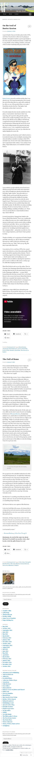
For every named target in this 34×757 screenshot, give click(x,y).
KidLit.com (6, 691)
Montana (18, 563)
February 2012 (7, 658)
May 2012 (5, 653)
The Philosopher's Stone (10, 716)
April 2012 (6, 655)
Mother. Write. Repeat (9, 699)
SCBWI (5, 712)
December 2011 (7, 662)
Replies (16, 565)
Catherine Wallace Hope (10, 680)
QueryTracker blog (8, 705)
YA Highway (6, 725)
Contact (16, 14)
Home (4, 14)
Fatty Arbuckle (10, 350)
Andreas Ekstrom (8, 674)
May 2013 (5, 634)
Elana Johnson (7, 687)
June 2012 (5, 651)
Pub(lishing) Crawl (8, 703)
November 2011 (7, 664)
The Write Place (7, 720)
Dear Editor (6, 686)
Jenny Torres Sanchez (9, 618)
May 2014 (5, 626)
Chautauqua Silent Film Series (10, 348)
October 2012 (6, 643)
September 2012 (7, 645)
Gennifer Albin (7, 610)
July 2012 (5, 649)
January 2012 (6, 660)
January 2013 (6, 640)
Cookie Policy (9, 750)
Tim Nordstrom (7, 614)
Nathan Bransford (8, 701)
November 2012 (7, 641)
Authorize (6, 676)
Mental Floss (6, 695)
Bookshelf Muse (7, 678)
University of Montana (8, 565)
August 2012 (6, 647)
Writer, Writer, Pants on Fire (11, 723)
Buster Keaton (6, 98)
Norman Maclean (15, 414)
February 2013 (7, 638)
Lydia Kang (6, 612)
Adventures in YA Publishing (11, 672)
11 (29, 26)
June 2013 (5, 632)
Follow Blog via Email (9, 592)
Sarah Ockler (7, 710)
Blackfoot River (6, 563)
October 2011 (6, 666)
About (10, 14)
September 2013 (7, 630)
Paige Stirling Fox (8, 620)
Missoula (13, 563)
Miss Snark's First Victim (10, 697)
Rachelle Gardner (8, 706)
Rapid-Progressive (8, 708)
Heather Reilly (7, 616)
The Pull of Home (11, 359)
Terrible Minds (7, 714)
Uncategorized (11, 347)
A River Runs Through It (20, 533)
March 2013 (6, 636)
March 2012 (6, 657)
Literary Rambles (8, 693)
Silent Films (17, 350)
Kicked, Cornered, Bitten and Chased (13, 689)
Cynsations (6, 682)
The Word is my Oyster (9, 718)
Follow (5, 603)
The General (24, 350)
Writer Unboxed (7, 722)
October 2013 (6, 628)
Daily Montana (7, 684)
